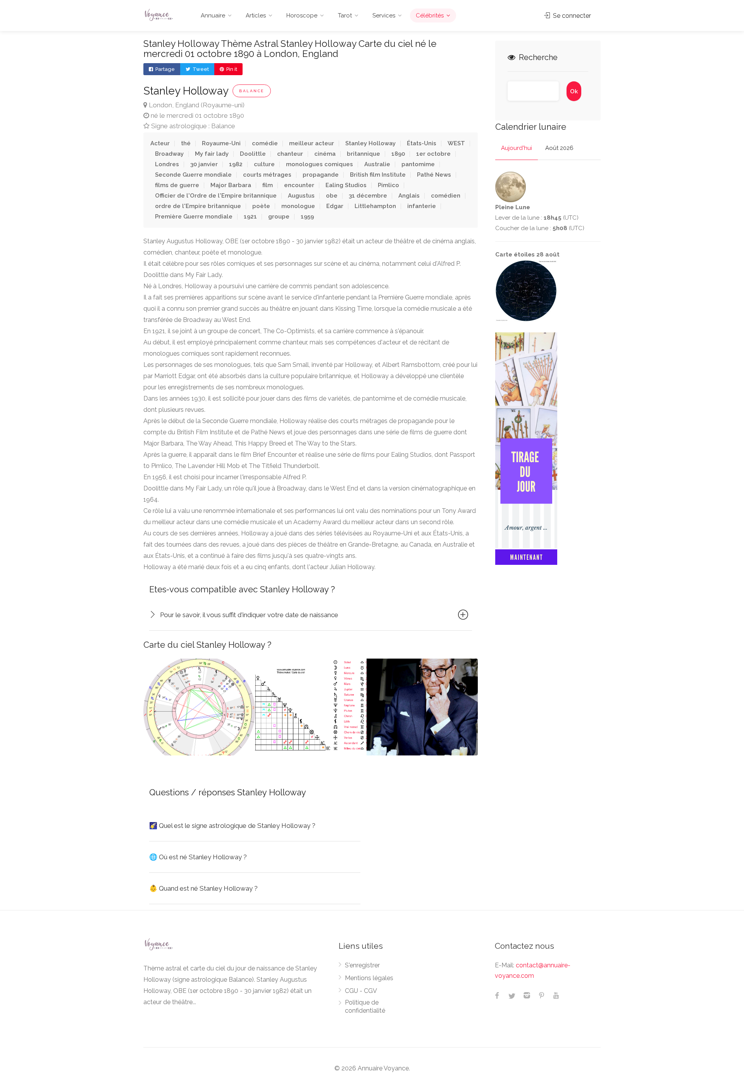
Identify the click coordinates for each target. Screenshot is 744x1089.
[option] (199, 707)
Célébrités (430, 15)
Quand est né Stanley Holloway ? (203, 888)
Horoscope (301, 15)
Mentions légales (369, 978)
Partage (164, 69)
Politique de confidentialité (365, 1006)
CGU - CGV (361, 990)
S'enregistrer (362, 965)
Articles (256, 15)
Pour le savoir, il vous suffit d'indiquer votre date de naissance (249, 615)
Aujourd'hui (516, 148)
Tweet (200, 69)
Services (383, 15)
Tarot (345, 15)
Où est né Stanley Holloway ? (198, 857)
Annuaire (213, 15)
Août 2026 (559, 148)
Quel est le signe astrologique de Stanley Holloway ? (232, 825)
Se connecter (571, 15)
